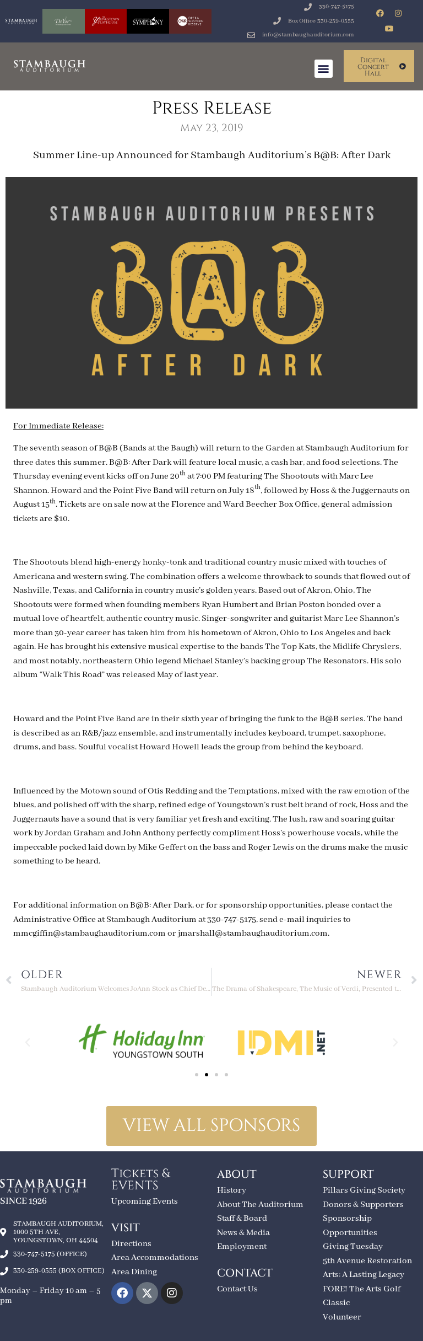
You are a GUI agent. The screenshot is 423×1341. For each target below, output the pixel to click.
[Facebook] (380, 13)
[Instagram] (398, 13)
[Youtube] (389, 28)
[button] (323, 69)
